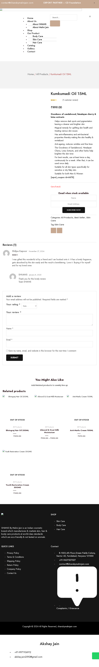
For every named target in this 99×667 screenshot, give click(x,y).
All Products (42, 74)
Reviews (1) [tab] (9, 245)
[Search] (55, 23)
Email (9, 339)
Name (9, 328)
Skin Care (59, 224)
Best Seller (79, 217)
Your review (13, 312)
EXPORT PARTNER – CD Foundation (62, 2)
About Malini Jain (41, 27)
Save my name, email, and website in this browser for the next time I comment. (43, 350)
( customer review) (70, 100)
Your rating (13, 304)
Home (31, 74)
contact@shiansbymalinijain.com (17, 2)
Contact (31, 51)
